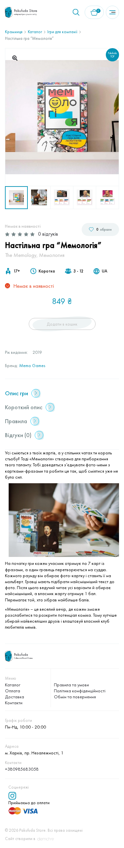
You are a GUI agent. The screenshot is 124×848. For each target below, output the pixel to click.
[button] (15, 58)
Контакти (13, 703)
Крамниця (13, 32)
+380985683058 (22, 769)
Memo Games (32, 365)
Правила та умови (71, 685)
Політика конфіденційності (79, 691)
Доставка (14, 697)
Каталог (35, 32)
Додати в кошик (62, 324)
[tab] (60, 393)
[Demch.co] (45, 839)
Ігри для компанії (62, 32)
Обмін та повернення (75, 697)
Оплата (12, 691)
